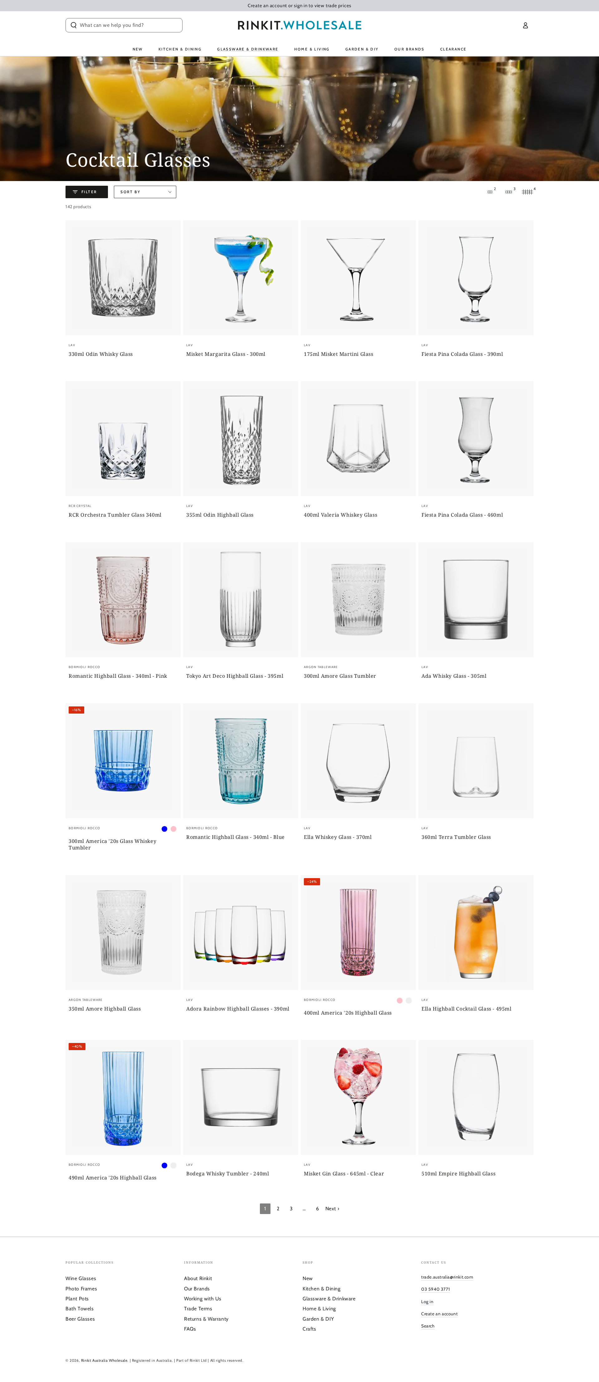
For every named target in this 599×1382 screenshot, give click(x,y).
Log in (427, 1301)
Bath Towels (80, 1309)
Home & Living (319, 1309)
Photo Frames (81, 1289)
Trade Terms (198, 1309)
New (308, 1278)
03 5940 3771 (435, 1289)
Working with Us (203, 1299)
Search (428, 1326)
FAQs (190, 1329)
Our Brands (197, 1289)
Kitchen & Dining (322, 1289)
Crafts (309, 1329)
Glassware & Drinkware (329, 1299)
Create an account (439, 1314)
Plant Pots (77, 1299)
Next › (332, 1209)
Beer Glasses (80, 1319)
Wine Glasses (81, 1278)
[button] (124, 25)
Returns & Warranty (206, 1319)
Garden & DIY (318, 1319)
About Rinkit (198, 1278)
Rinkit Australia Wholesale (104, 1360)
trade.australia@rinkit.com (447, 1277)
